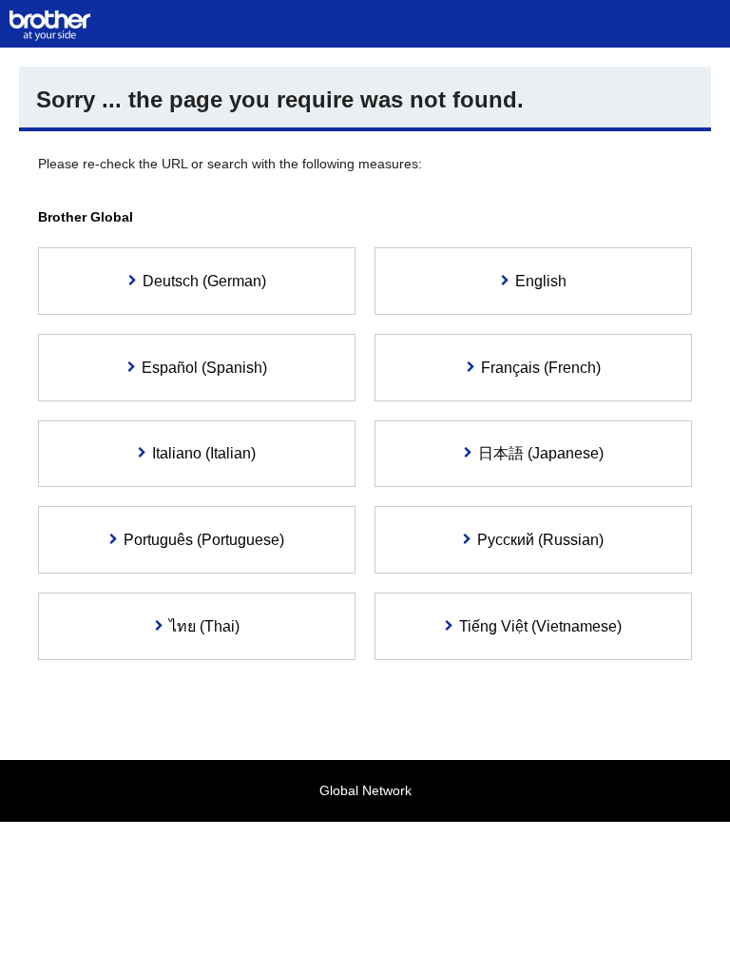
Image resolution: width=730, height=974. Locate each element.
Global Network (365, 790)
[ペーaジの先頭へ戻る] (687, 931)
